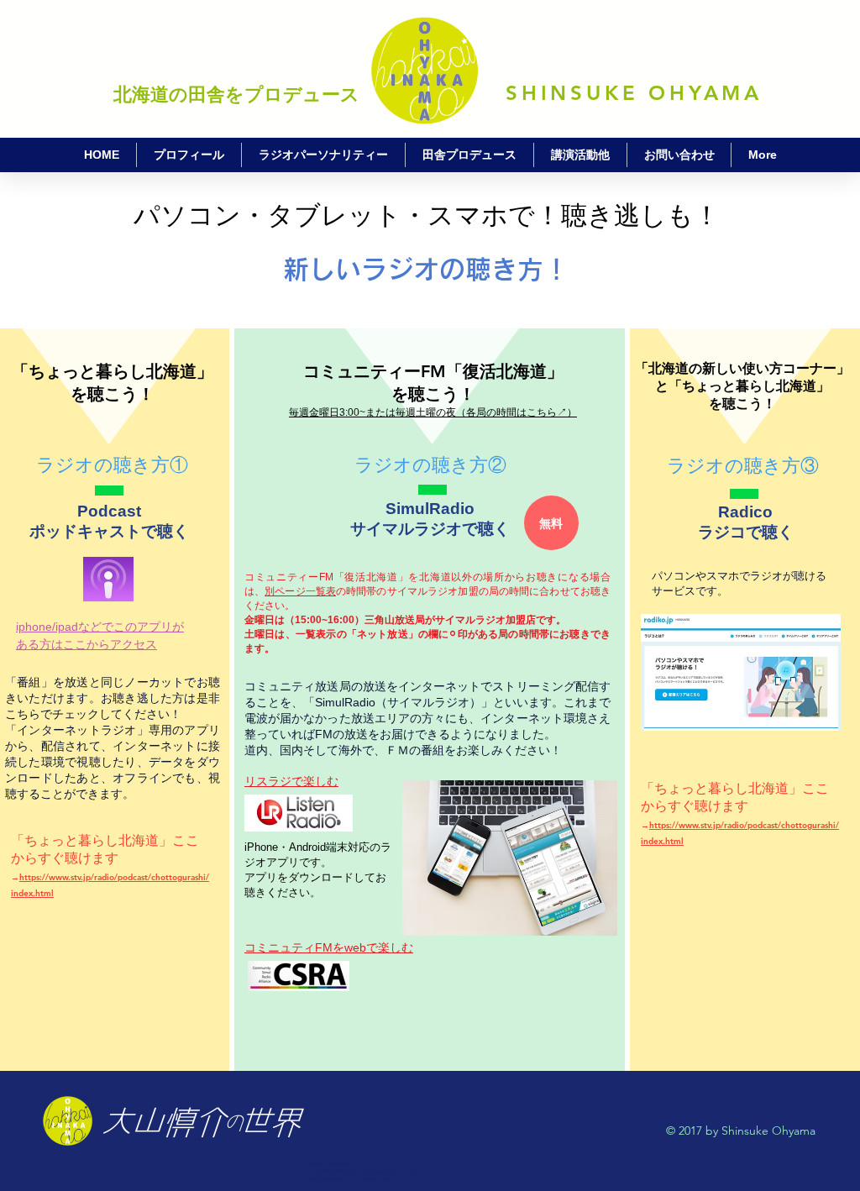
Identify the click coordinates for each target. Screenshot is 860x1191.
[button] (551, 523)
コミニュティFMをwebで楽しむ (328, 947)
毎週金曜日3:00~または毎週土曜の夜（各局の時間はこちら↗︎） (433, 412)
